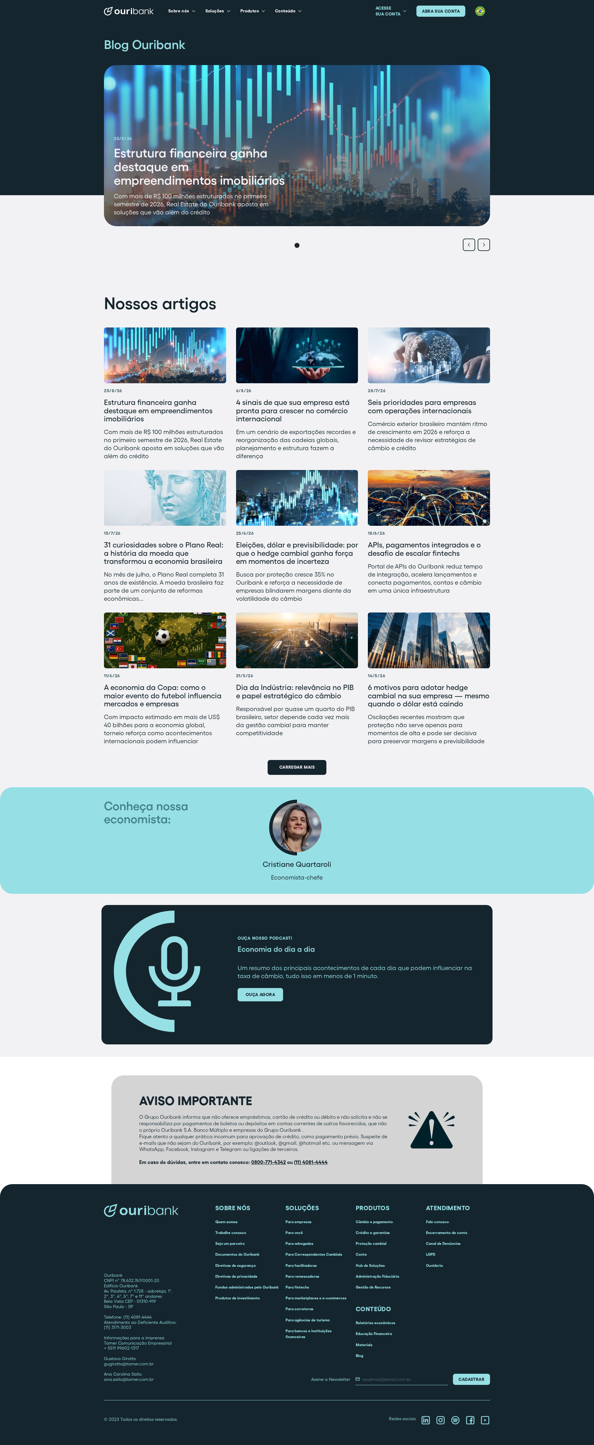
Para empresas (299, 1222)
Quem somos (226, 1222)
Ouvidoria (434, 1265)
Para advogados (299, 1243)
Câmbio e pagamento (374, 1222)
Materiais (364, 1345)
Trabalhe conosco (230, 1233)
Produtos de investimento (237, 1298)
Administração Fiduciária (377, 1276)
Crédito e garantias (373, 1233)
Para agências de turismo (308, 1320)
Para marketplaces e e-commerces (316, 1298)
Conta (361, 1254)
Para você (294, 1233)
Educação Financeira (374, 1334)
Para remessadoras (302, 1276)
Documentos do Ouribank (237, 1254)
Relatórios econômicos (375, 1323)
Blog (359, 1356)
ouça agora (260, 994)
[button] (181, 11)
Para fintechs (297, 1287)
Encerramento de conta (446, 1233)
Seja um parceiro (230, 1243)
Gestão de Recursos (373, 1287)
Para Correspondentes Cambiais (314, 1254)
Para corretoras (299, 1309)
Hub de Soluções (370, 1265)
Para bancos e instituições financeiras (309, 1334)
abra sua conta (441, 11)
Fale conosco (437, 1222)
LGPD (430, 1254)
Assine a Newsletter (330, 1379)
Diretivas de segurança (235, 1265)
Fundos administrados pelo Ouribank (246, 1287)
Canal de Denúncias (443, 1243)
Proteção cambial (371, 1243)
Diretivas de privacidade (236, 1276)
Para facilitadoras (301, 1265)
